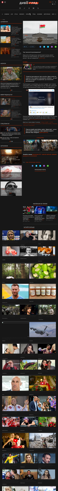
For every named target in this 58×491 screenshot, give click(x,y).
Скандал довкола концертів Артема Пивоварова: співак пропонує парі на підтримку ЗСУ (11, 194)
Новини (6, 14)
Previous (2, 14)
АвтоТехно (47, 14)
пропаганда (32, 162)
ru (53, 2)
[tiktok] (24, 8)
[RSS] (38, 8)
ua (50, 2)
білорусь (38, 162)
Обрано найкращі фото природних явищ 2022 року (50, 217)
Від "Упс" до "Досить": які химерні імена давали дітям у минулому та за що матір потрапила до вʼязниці (11, 136)
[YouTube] (33, 8)
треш (27, 162)
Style (16, 14)
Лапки (28, 14)
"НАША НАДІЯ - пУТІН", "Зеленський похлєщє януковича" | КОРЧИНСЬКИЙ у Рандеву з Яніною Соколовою (40, 124)
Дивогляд (41, 58)
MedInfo (21, 14)
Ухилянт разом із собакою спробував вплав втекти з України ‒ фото (30, 147)
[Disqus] (40, 187)
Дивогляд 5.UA (43, 132)
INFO (53, 14)
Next (55, 14)
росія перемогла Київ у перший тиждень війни (43, 119)
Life (12, 14)
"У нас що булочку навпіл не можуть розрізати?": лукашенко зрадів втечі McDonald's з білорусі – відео (45, 68)
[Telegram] (29, 8)
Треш (34, 14)
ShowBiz (39, 14)
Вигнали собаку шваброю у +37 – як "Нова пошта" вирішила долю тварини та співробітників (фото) (16, 114)
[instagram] (19, 8)
